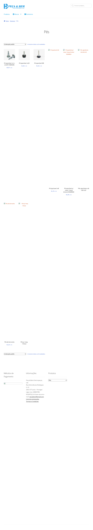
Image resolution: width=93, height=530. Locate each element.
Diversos (12, 21)
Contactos (29, 14)
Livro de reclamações (32, 399)
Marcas (16, 14)
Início (7, 21)
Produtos (7, 14)
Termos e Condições (32, 401)
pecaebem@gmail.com (36, 397)
